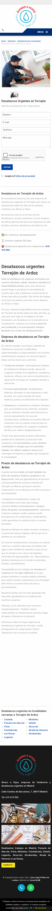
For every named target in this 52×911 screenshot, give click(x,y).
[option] (26, 68)
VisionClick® (35, 880)
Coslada (8, 719)
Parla (7, 726)
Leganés (8, 737)
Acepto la (20, 176)
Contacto (8, 865)
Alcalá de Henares (38, 730)
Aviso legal (35, 878)
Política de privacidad (24, 176)
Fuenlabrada (10, 730)
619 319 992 (12, 797)
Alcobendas (35, 733)
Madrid (32, 848)
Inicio (3, 41)
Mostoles (33, 719)
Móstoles (22, 851)
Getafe (32, 723)
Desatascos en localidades (29, 41)
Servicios (12, 41)
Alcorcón (33, 726)
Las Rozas (9, 733)
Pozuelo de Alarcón (14, 723)
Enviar (7, 167)
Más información (40, 908)
